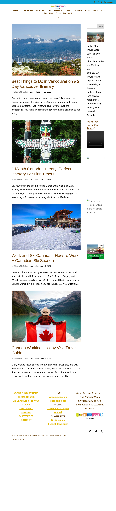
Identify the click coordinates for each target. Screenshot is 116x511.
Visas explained (58, 401)
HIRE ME (26, 412)
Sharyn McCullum (21, 92)
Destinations (58, 420)
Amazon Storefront (64, 13)
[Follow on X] (101, 431)
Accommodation (58, 397)
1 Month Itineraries (58, 424)
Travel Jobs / (54, 408)
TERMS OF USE (26, 397)
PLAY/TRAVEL (54, 10)
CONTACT (26, 420)
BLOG (103, 10)
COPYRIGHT (26, 408)
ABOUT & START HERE (26, 393)
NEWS (95, 10)
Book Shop (48, 13)
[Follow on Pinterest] (90, 431)
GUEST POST (26, 416)
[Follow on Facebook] (96, 431)
